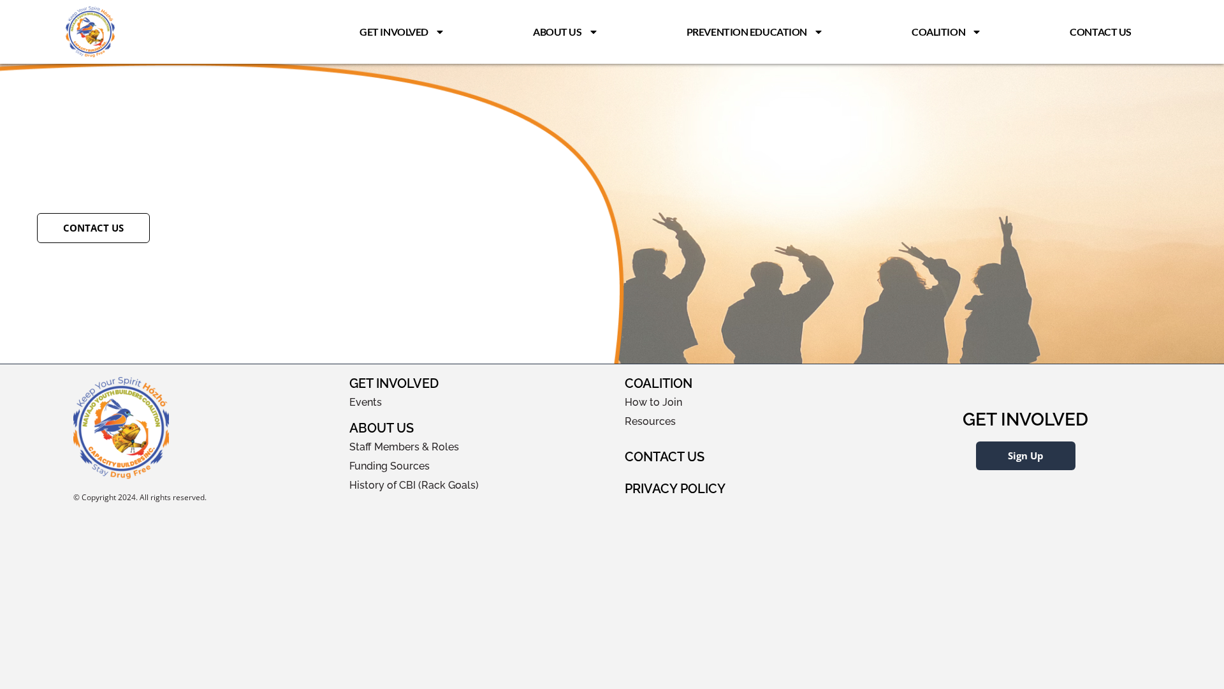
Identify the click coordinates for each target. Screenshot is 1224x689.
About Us (557, 32)
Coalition (938, 32)
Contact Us (1101, 32)
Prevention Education (747, 32)
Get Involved (394, 32)
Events (365, 402)
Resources (650, 421)
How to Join (653, 402)
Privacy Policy (675, 488)
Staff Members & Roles (404, 447)
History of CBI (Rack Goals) (414, 485)
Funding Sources (389, 466)
